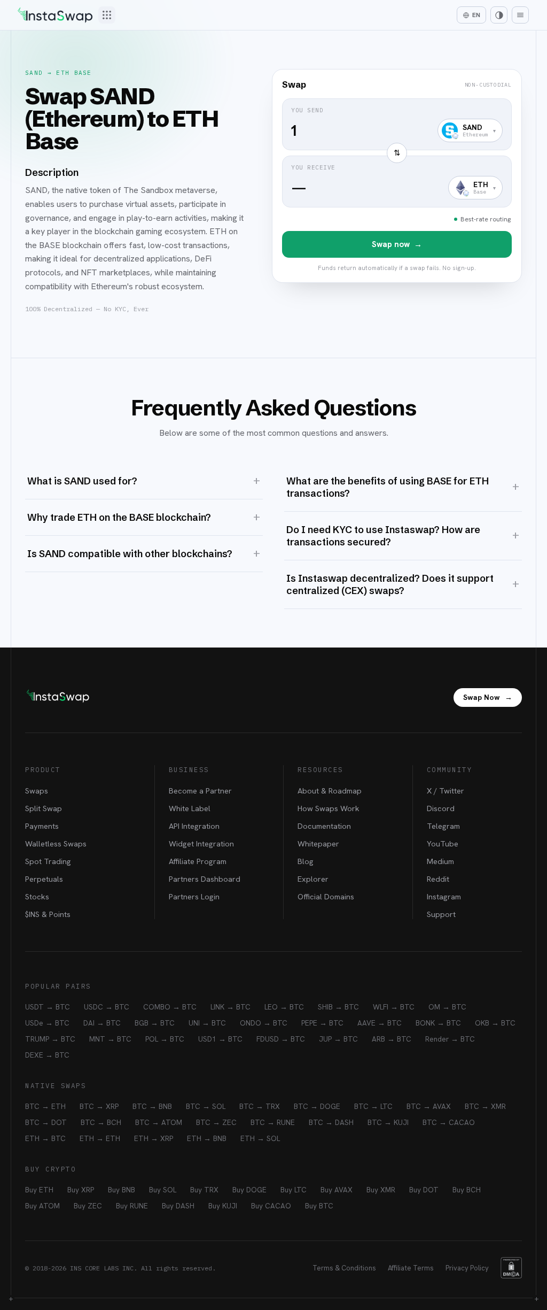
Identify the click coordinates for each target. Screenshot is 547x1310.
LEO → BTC (284, 1007)
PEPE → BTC (322, 1023)
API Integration (194, 826)
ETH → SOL (260, 1138)
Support (441, 914)
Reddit (438, 879)
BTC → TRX (259, 1106)
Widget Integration (201, 843)
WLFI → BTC (394, 1007)
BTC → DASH (331, 1122)
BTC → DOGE (317, 1106)
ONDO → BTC (263, 1023)
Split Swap (43, 808)
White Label (189, 808)
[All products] (106, 15)
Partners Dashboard (204, 879)
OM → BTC (447, 1007)
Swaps (36, 790)
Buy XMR (380, 1190)
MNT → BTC (110, 1039)
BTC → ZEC (216, 1122)
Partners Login (194, 896)
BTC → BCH (101, 1122)
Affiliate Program (197, 861)
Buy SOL (162, 1190)
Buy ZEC (88, 1206)
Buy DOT (424, 1190)
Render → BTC (450, 1039)
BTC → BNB (152, 1106)
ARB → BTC (391, 1039)
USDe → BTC (47, 1023)
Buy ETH (39, 1190)
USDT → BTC (47, 1007)
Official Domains (326, 896)
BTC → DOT (46, 1122)
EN (476, 15)
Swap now (397, 244)
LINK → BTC (230, 1007)
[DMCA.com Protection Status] (511, 1267)
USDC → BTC (106, 1007)
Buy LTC (293, 1190)
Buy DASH (178, 1206)
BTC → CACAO (449, 1122)
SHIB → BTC (338, 1007)
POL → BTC (164, 1039)
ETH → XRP (153, 1138)
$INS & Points (48, 914)
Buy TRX (204, 1190)
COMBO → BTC (170, 1007)
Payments (42, 826)
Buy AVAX (337, 1190)
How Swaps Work (329, 808)
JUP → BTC (338, 1039)
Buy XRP (80, 1190)
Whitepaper (318, 843)
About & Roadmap (330, 790)
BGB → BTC (155, 1023)
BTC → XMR (485, 1106)
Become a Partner (200, 790)
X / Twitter (445, 790)
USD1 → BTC (220, 1039)
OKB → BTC (495, 1023)
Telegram (443, 826)
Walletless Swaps (56, 843)
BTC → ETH (45, 1106)
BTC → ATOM (158, 1122)
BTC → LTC (373, 1106)
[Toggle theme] (498, 15)
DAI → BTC (102, 1023)
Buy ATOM (42, 1206)
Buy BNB (121, 1190)
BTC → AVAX (429, 1106)
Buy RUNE (132, 1206)
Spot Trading (48, 861)
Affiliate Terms (411, 1268)
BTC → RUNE (273, 1122)
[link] (397, 176)
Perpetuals (44, 879)
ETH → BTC (45, 1138)
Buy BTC (319, 1206)
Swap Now (487, 697)
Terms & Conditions (344, 1268)
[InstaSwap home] (55, 15)
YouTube (442, 843)
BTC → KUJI (388, 1122)
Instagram (444, 896)
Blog (306, 861)
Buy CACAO (271, 1206)
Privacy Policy (467, 1268)
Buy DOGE (249, 1190)
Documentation (324, 826)
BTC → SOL (205, 1106)
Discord (441, 808)
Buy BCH (466, 1190)
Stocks (37, 896)
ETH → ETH (100, 1138)
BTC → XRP (99, 1106)
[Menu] (520, 15)
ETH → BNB (206, 1138)
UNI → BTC (207, 1023)
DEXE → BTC (47, 1055)
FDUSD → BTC (280, 1039)
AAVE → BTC (379, 1023)
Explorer (313, 879)
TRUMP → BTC (50, 1039)
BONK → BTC (438, 1023)
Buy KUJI (222, 1206)
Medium (440, 861)
